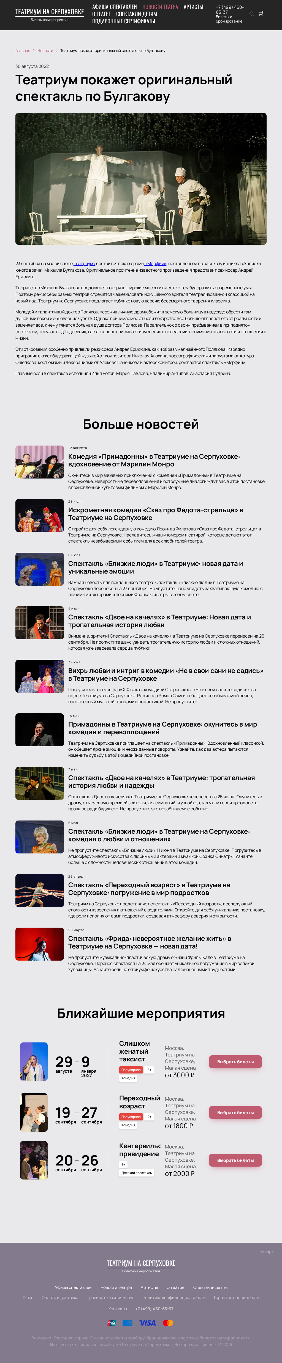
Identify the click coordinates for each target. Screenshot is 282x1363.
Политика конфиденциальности (174, 1297)
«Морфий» (155, 263)
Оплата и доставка (60, 1297)
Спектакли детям (136, 13)
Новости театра (160, 6)
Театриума (85, 263)
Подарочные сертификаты (123, 21)
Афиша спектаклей (114, 6)
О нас (28, 1297)
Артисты (194, 6)
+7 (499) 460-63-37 (230, 10)
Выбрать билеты (235, 1062)
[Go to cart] (261, 14)
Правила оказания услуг (110, 1297)
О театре (101, 13)
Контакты (118, 1309)
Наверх (266, 1251)
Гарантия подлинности (237, 1297)
